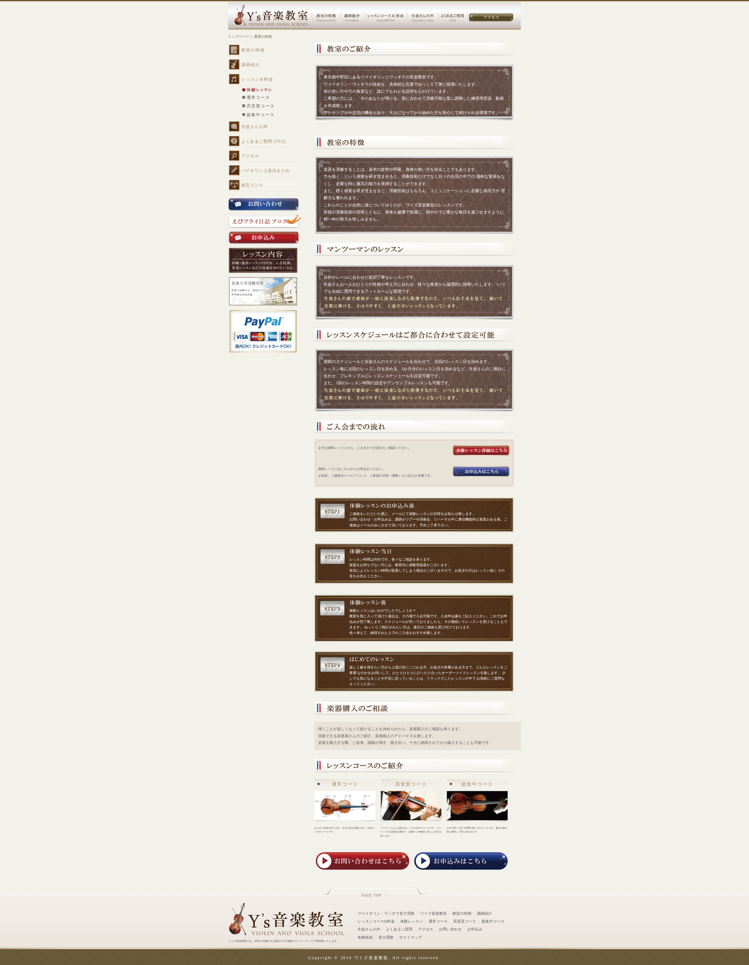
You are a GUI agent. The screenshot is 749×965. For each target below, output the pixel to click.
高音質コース (464, 921)
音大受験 (386, 937)
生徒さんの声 (369, 929)
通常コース (438, 921)
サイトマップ (410, 937)
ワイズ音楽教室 (433, 913)
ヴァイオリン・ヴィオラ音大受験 (386, 913)
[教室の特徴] (326, 17)
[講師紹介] (352, 17)
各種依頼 (365, 937)
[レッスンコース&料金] (385, 17)
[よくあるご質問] (452, 17)
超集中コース (493, 921)
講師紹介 (484, 913)
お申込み (474, 929)
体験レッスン (411, 921)
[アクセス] (491, 17)
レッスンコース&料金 (376, 921)
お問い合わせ (450, 929)
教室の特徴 (461, 913)
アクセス (425, 929)
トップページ (238, 37)
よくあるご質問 (399, 929)
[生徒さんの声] (422, 17)
